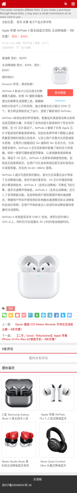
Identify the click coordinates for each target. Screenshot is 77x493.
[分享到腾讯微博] (30, 315)
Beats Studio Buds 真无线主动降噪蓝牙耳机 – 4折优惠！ (15, 463)
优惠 (25, 22)
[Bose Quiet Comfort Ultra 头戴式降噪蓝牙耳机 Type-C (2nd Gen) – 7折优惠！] (56, 440)
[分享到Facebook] (56, 315)
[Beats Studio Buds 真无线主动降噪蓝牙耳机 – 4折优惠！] (19, 440)
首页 (19, 22)
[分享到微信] (4, 315)
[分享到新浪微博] (24, 315)
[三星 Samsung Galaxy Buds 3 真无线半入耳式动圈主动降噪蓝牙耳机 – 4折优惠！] (19, 393)
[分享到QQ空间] (10, 315)
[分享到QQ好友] (17, 315)
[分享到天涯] (50, 315)
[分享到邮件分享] (69, 315)
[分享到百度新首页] (43, 315)
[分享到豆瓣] (37, 315)
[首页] (4, 4)
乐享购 (37, 479)
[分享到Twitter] (63, 315)
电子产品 (34, 22)
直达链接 (60, 92)
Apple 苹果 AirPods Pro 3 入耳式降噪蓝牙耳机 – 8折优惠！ (53, 416)
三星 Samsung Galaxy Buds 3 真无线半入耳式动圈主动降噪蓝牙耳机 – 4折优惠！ (15, 416)
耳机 (10, 308)
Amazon (60, 100)
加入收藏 (26, 47)
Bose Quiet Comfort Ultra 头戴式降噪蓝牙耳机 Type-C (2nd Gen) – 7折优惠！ (53, 463)
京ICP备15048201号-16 (17, 485)
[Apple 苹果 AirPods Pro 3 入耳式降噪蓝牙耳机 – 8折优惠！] (56, 393)
